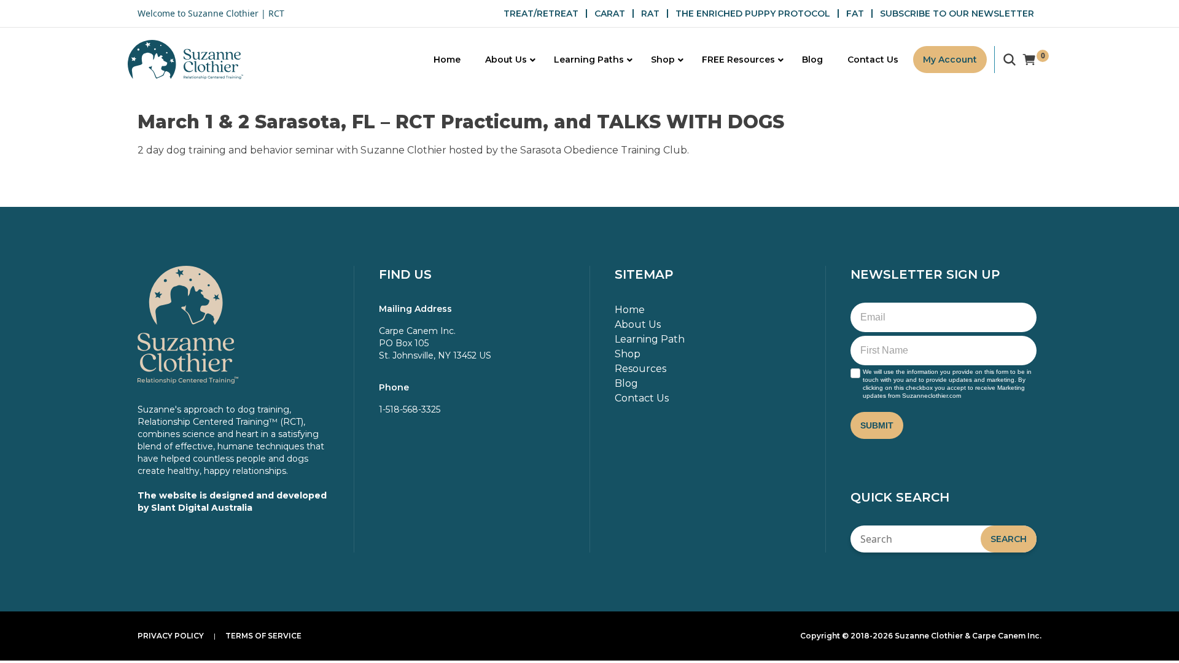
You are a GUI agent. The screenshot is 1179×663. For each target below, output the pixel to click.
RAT (650, 13)
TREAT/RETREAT (541, 13)
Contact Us (642, 398)
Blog (626, 383)
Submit (876, 425)
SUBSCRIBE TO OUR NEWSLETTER (957, 13)
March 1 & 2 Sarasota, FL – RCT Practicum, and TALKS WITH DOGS (461, 121)
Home (630, 310)
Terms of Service (263, 635)
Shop (627, 354)
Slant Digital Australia (201, 507)
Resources (640, 368)
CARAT (609, 13)
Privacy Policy (171, 635)
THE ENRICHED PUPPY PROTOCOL (752, 13)
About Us (638, 324)
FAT (855, 13)
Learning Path (650, 339)
